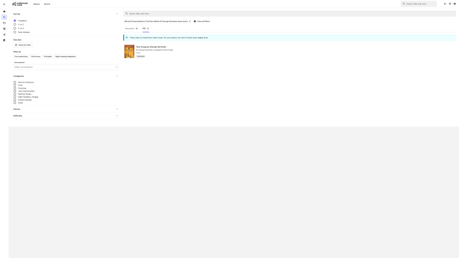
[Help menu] (450, 3)
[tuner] (445, 3)
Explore (36, 4)
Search (47, 4)
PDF (145, 28)
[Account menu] (454, 3)
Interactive (131, 28)
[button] (65, 14)
